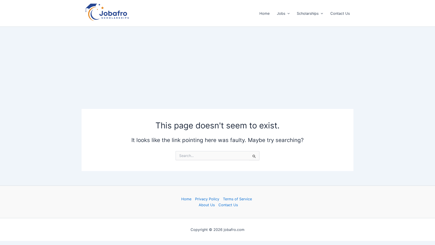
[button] (287, 13)
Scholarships (308, 13)
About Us (207, 205)
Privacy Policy (207, 199)
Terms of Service (237, 199)
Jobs (281, 13)
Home (264, 13)
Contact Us (340, 13)
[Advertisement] (217, 60)
